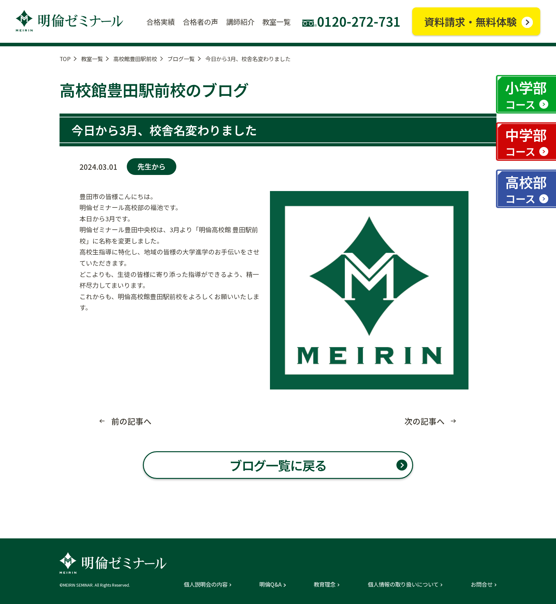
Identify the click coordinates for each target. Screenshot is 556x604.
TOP (65, 59)
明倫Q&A (270, 584)
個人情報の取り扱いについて (403, 584)
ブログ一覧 (181, 59)
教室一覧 (92, 59)
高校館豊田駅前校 (135, 59)
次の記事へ (424, 421)
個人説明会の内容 (205, 584)
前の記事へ (131, 421)
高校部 (526, 189)
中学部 (526, 141)
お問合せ (482, 584)
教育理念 (325, 584)
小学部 (526, 94)
